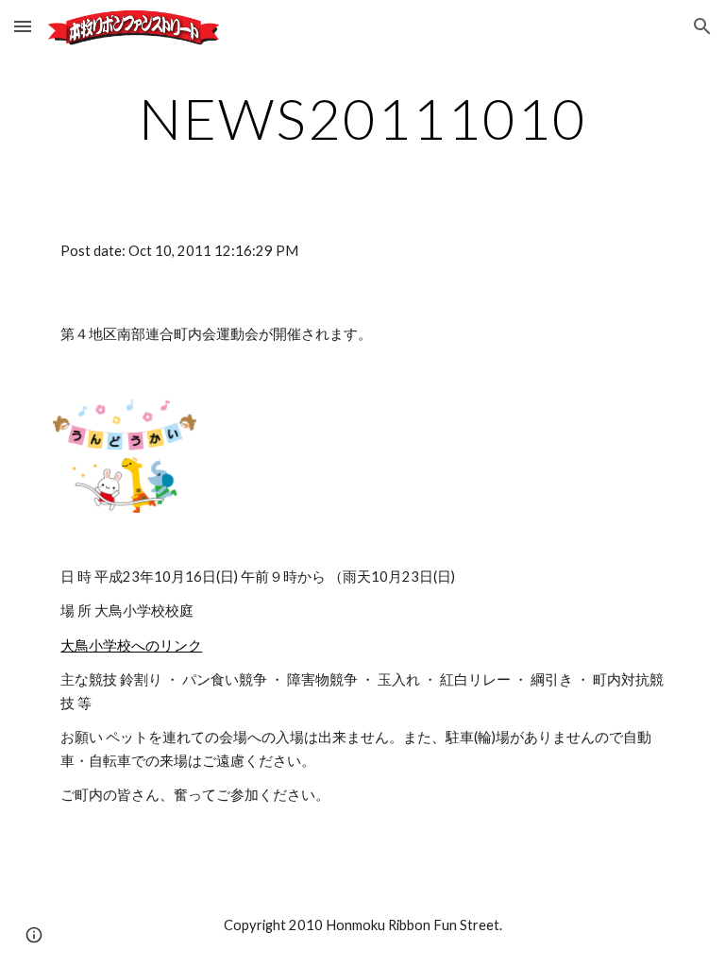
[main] (362, 118)
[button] (22, 26)
